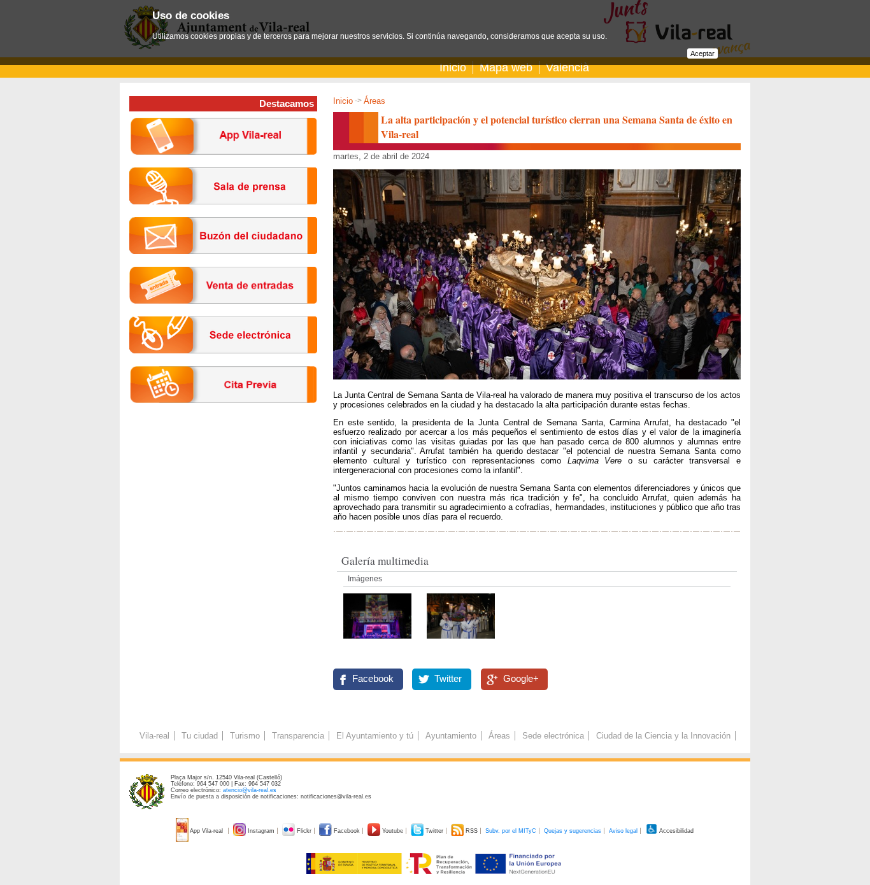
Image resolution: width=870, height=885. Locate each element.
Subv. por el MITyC (510, 831)
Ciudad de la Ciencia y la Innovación (663, 735)
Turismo (245, 735)
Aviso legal (623, 831)
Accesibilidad (676, 831)
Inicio (452, 67)
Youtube (392, 831)
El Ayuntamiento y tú (374, 735)
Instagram (261, 831)
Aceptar (702, 53)
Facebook (373, 679)
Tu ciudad (200, 735)
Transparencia (298, 735)
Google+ (521, 679)
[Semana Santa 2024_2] (378, 642)
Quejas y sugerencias (572, 831)
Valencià (567, 67)
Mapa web (506, 67)
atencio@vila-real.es (249, 790)
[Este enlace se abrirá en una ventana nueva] (223, 363)
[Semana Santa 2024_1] (460, 642)
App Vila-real (207, 831)
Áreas (374, 101)
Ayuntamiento (450, 735)
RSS (472, 831)
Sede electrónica (553, 735)
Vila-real (154, 735)
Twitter (448, 679)
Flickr (304, 831)
